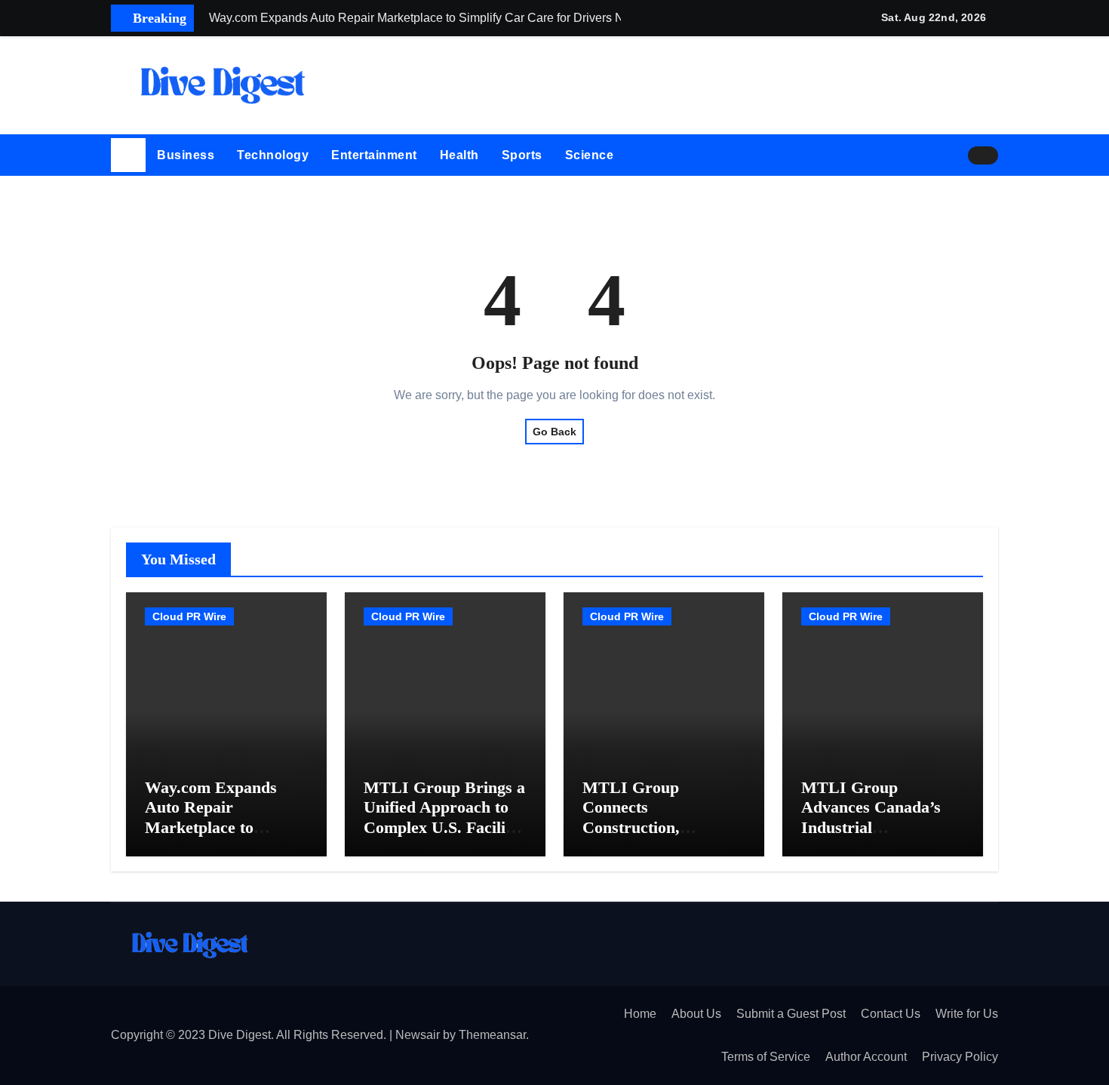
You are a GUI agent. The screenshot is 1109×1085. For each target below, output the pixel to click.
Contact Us (890, 1013)
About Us (696, 1013)
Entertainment (374, 155)
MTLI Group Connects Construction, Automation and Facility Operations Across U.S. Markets (656, 837)
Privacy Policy (960, 1056)
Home (640, 1013)
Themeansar (492, 1034)
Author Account (866, 1056)
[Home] (128, 155)
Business (185, 155)
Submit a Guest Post (791, 1013)
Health (459, 155)
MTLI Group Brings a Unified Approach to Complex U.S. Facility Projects (444, 817)
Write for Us (966, 1013)
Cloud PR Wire (189, 616)
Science (589, 155)
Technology (273, 155)
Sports (522, 155)
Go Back (554, 432)
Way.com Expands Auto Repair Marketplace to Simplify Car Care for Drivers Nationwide (223, 827)
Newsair (417, 1034)
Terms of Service (765, 1056)
